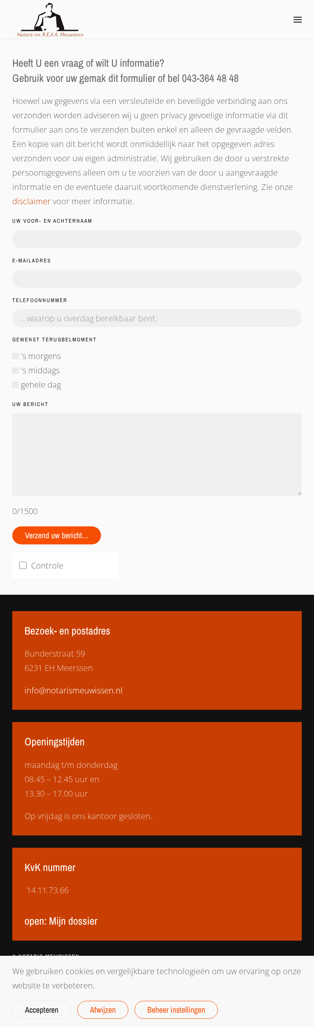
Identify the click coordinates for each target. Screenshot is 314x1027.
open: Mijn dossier (61, 921)
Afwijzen (103, 1009)
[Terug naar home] (49, 19)
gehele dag (40, 384)
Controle (47, 565)
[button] (298, 19)
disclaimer (31, 201)
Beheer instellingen (176, 1009)
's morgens (40, 355)
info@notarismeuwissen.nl (74, 690)
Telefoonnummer (39, 300)
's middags (39, 370)
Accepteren (41, 1009)
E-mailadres (31, 260)
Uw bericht (30, 404)
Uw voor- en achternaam (52, 220)
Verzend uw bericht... (56, 535)
